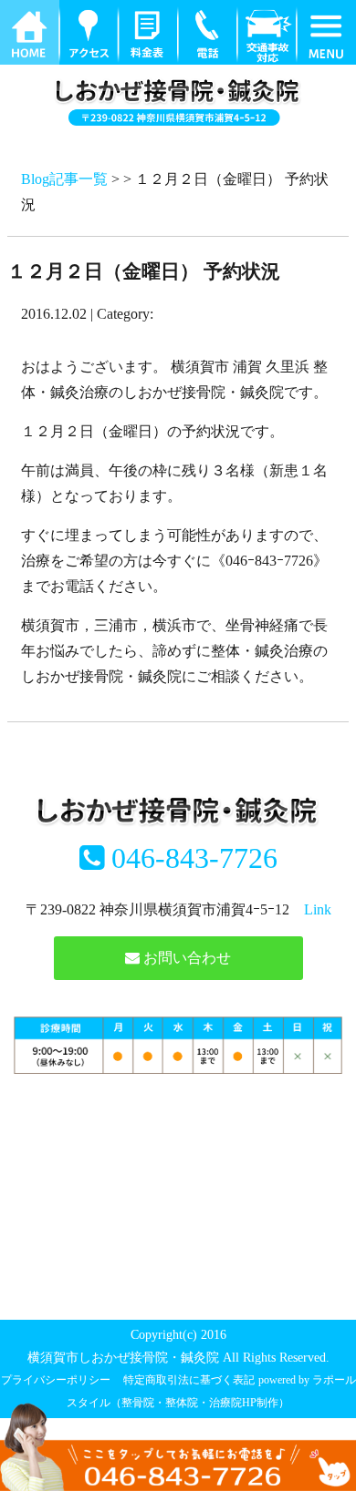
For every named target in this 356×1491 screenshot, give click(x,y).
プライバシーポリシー (55, 1380)
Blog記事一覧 (64, 179)
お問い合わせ (185, 957)
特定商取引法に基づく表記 (189, 1380)
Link (317, 909)
